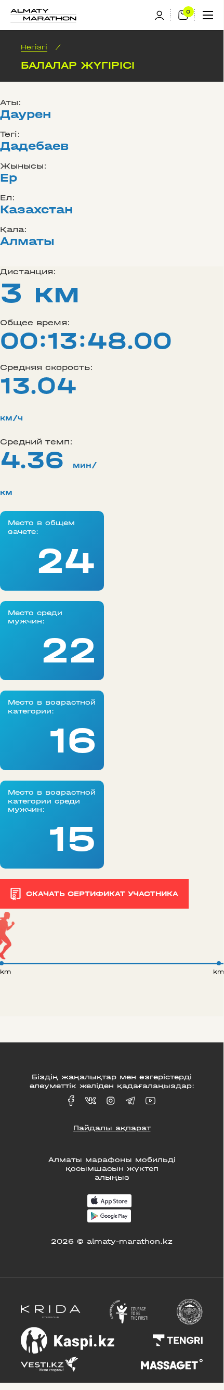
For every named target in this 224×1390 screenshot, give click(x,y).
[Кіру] (162, 15)
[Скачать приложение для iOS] (109, 1201)
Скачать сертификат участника (102, 893)
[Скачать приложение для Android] (109, 1217)
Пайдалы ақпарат (112, 1128)
